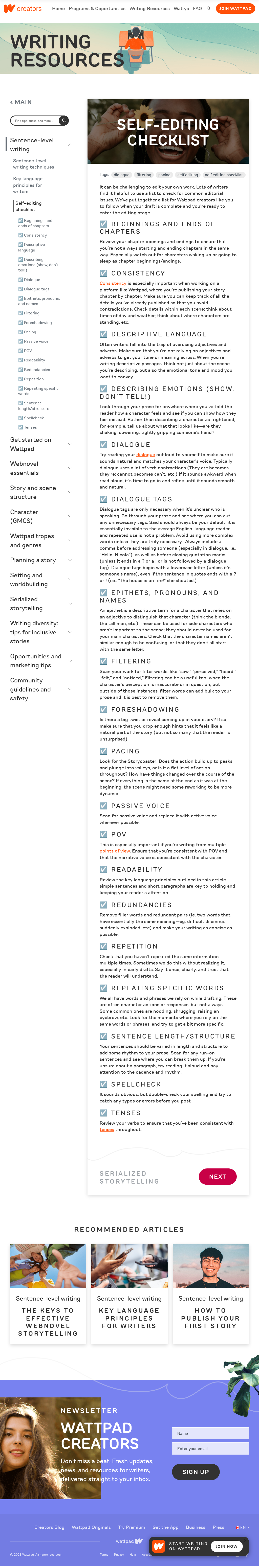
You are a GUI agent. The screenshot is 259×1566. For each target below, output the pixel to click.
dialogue (122, 175)
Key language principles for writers (27, 185)
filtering (144, 175)
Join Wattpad (236, 8)
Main (23, 102)
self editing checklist (224, 175)
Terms (104, 1555)
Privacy (119, 1555)
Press (218, 1527)
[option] (48, 1294)
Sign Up (195, 1472)
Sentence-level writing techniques (33, 164)
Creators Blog (50, 1527)
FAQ (197, 9)
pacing (164, 175)
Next (217, 1177)
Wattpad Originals (92, 1527)
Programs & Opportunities (97, 8)
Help (133, 1555)
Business (196, 1527)
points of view (115, 851)
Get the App (166, 1527)
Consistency (113, 283)
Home (58, 9)
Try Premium (132, 1527)
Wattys (181, 9)
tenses (107, 1129)
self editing (188, 175)
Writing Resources (150, 8)
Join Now (227, 1546)
